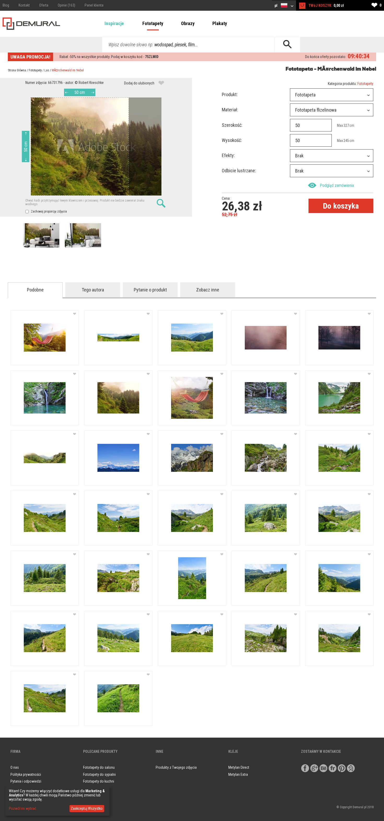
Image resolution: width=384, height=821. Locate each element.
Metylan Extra (238, 774)
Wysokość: (232, 140)
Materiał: (230, 109)
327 (346, 125)
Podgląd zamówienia (337, 185)
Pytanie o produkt (150, 289)
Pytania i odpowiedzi (25, 781)
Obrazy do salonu (96, 788)
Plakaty (219, 23)
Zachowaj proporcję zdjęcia (48, 211)
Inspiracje (114, 23)
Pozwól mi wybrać (22, 808)
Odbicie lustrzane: (239, 170)
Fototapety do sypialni (99, 774)
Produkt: (230, 94)
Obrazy (188, 23)
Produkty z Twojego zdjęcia (176, 767)
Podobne (35, 289)
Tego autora (93, 289)
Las (46, 70)
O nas (14, 767)
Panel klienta (94, 5)
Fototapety (152, 23)
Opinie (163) (66, 5)
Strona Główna (17, 70)
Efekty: (228, 155)
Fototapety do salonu (99, 767)
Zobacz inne (207, 289)
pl (276, 5)
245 (346, 141)
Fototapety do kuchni (98, 781)
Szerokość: (232, 125)
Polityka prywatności (25, 774)
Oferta (43, 5)
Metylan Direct (238, 767)
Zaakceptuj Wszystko (87, 808)
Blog (6, 5)
